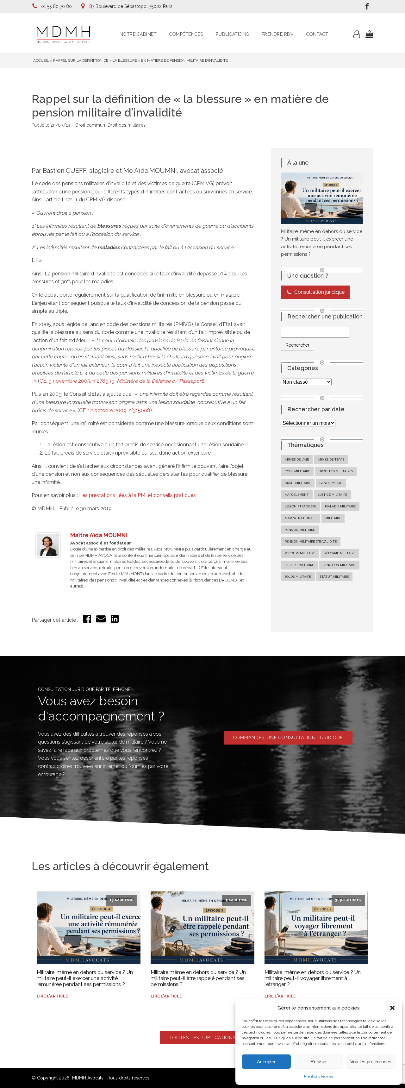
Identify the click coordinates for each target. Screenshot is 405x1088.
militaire (333, 518)
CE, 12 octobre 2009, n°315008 (114, 410)
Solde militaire (298, 576)
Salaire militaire (299, 565)
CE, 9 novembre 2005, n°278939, (121, 381)
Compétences (186, 34)
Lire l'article (52, 996)
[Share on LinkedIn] (115, 621)
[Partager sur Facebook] (87, 621)
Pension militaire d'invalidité (311, 541)
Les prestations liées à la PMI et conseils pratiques (137, 495)
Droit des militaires (127, 125)
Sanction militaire (339, 565)
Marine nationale (300, 518)
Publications (232, 34)
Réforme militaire (339, 553)
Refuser (318, 1061)
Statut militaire (334, 576)
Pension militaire (300, 529)
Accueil (41, 60)
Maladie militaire (340, 506)
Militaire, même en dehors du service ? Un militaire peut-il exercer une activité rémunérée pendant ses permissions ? (85, 978)
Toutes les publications (202, 1037)
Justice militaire (332, 494)
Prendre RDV (278, 34)
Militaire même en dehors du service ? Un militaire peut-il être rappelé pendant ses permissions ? (198, 978)
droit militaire (298, 483)
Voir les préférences (370, 1061)
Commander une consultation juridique (288, 737)
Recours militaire (300, 553)
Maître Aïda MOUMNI (98, 535)
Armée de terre (331, 459)
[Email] (101, 622)
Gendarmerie (331, 483)
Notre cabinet (138, 34)
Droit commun (90, 125)
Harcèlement (297, 494)
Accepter (266, 1061)
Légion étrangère (300, 506)
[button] (392, 1008)
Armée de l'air (297, 459)
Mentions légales (318, 1076)
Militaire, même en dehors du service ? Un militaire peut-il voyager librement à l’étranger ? (313, 978)
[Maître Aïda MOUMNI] (48, 556)
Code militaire (297, 471)
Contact (317, 34)
